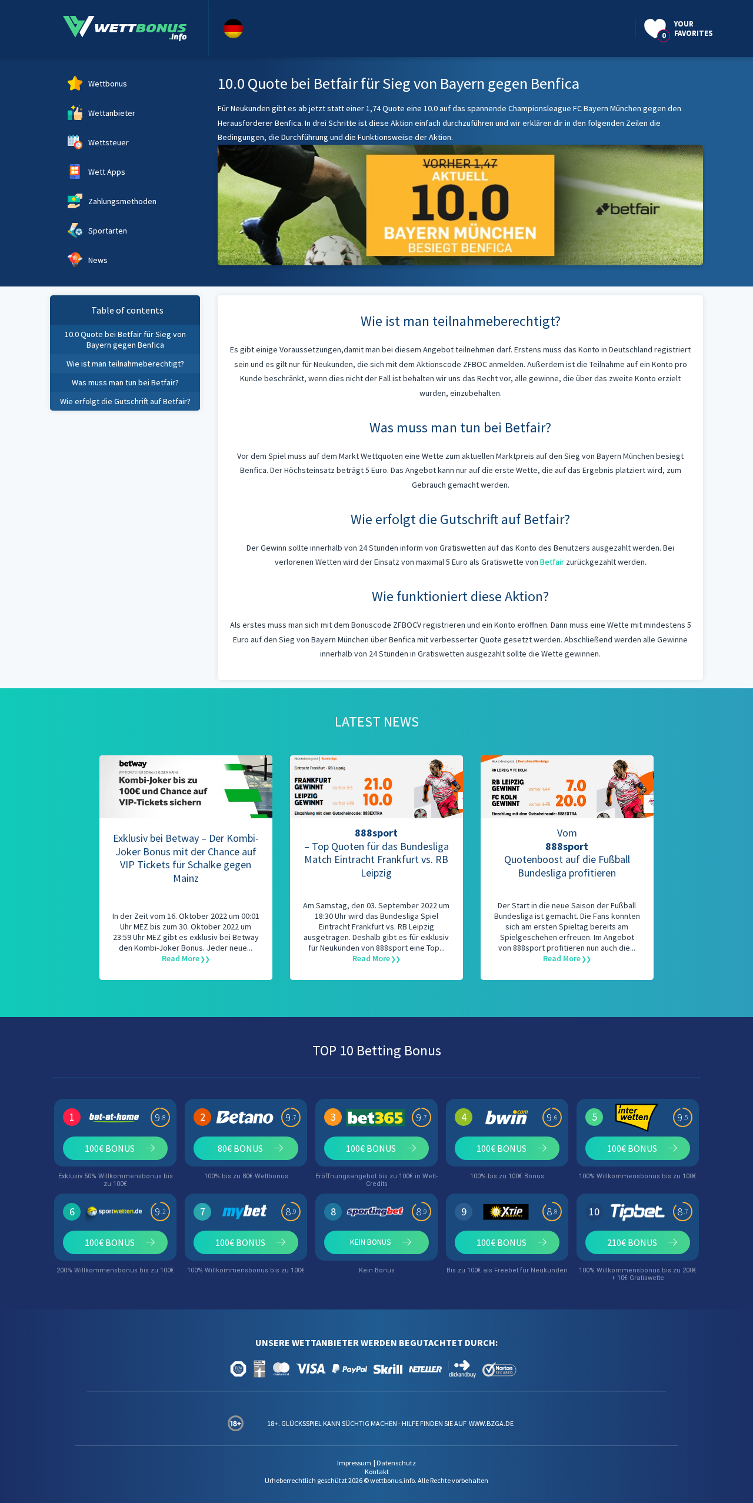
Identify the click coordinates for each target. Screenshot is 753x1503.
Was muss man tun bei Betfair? (125, 382)
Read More (180, 958)
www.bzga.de (491, 1423)
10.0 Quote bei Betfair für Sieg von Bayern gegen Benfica (125, 339)
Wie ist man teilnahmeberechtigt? (125, 363)
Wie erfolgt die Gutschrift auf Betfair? (125, 401)
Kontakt (377, 1471)
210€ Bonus (632, 1242)
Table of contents (127, 310)
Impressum (354, 1462)
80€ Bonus (240, 1148)
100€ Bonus (110, 1148)
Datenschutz (396, 1462)
